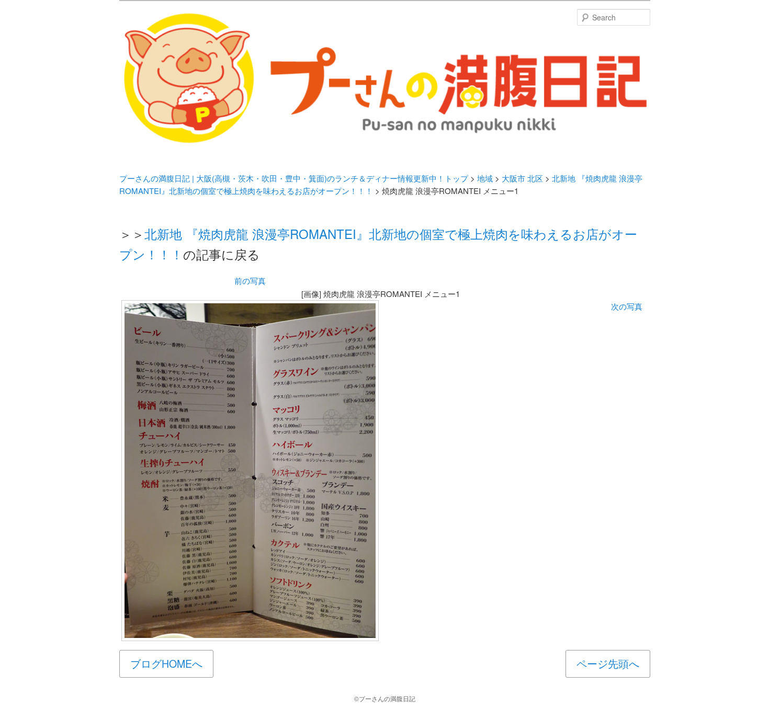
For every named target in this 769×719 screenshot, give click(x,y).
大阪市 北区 (522, 178)
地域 (485, 178)
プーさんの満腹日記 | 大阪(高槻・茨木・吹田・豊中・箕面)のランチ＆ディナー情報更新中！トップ (293, 178)
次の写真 (626, 306)
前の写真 (250, 280)
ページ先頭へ (607, 663)
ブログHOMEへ (166, 663)
